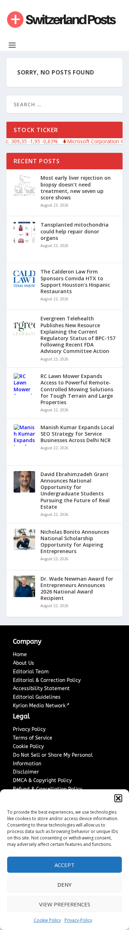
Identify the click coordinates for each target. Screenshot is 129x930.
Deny (64, 884)
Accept (64, 864)
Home (20, 655)
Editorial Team (31, 672)
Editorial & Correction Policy (47, 680)
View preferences (64, 904)
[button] (118, 798)
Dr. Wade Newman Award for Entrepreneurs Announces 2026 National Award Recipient (76, 589)
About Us (23, 663)
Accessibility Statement (41, 689)
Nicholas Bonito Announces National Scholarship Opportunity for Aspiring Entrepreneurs (74, 542)
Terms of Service (32, 738)
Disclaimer (26, 772)
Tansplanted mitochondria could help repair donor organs (74, 231)
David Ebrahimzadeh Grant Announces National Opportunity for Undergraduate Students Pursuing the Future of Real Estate (75, 490)
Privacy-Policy (78, 920)
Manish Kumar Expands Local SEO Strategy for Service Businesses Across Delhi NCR (77, 434)
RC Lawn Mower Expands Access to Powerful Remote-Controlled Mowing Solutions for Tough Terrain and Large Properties (76, 389)
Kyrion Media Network (39, 706)
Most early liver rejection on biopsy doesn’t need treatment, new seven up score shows (75, 188)
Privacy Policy (29, 729)
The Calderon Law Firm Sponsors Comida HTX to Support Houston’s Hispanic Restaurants (75, 281)
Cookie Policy (47, 920)
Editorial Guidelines (37, 697)
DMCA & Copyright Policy (42, 781)
